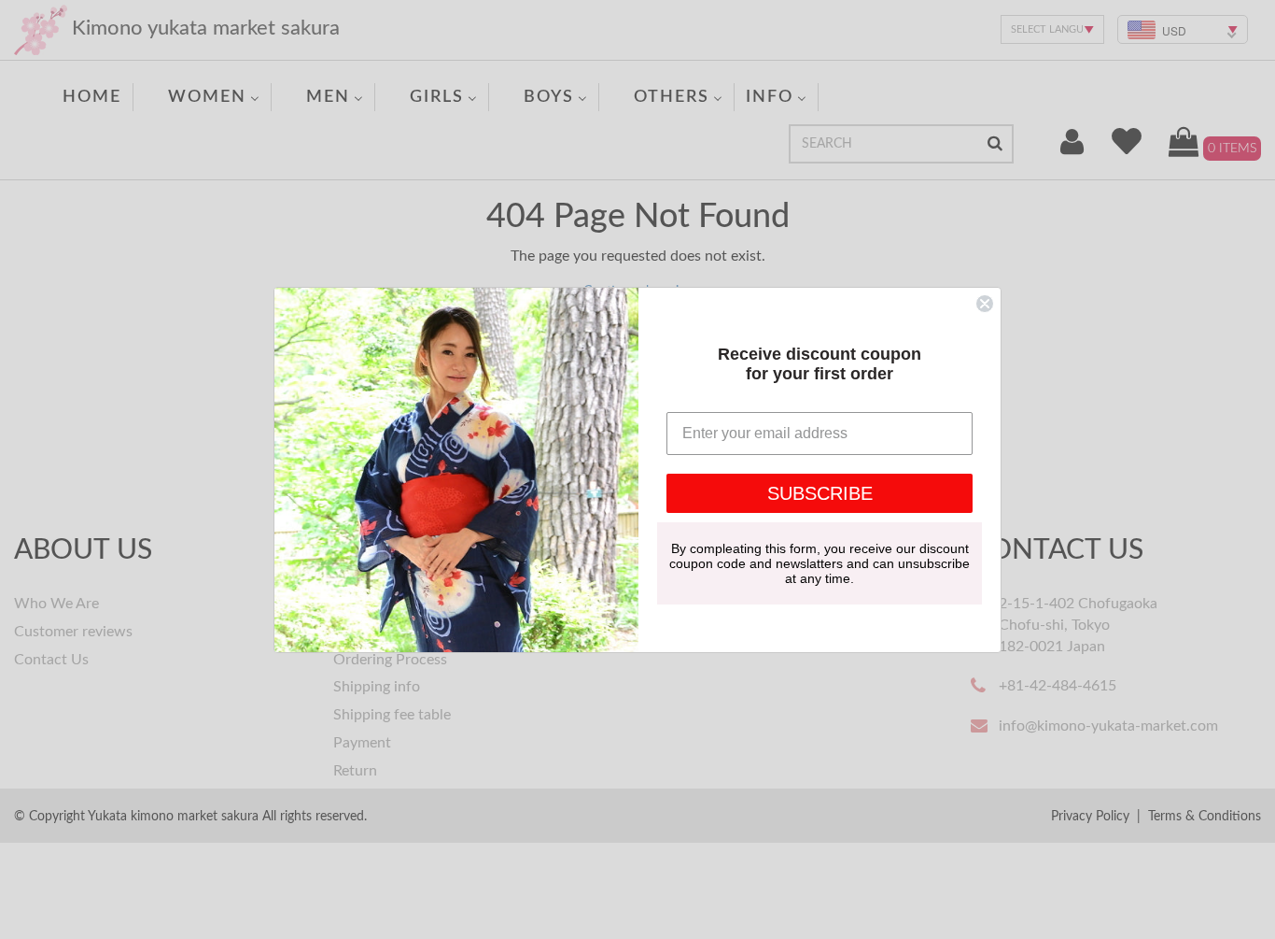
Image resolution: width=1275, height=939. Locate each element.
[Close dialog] (984, 303)
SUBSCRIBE (820, 493)
